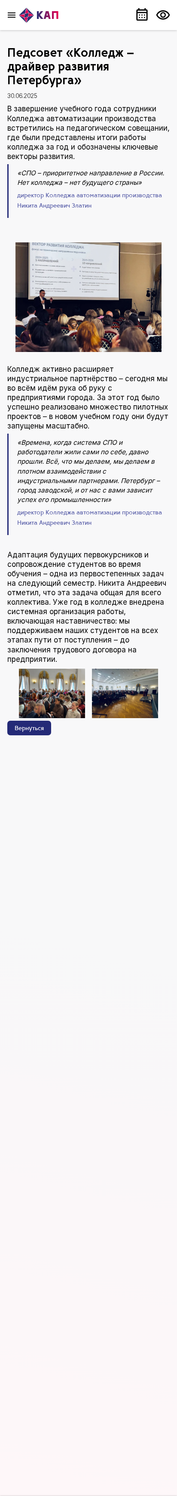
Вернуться (29, 728)
